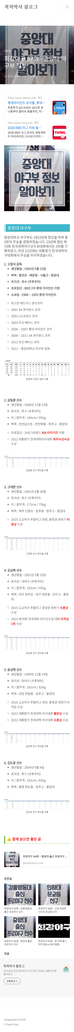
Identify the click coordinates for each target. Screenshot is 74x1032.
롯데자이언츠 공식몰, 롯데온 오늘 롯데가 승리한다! (26, 103)
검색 (59, 6)
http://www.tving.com (20, 122)
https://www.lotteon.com (22, 97)
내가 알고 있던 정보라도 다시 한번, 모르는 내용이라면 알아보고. (29, 972)
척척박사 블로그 (21, 7)
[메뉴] (67, 6)
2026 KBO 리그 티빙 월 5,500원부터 (23, 128)
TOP (67, 1021)
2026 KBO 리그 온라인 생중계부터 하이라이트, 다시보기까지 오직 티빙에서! (27, 134)
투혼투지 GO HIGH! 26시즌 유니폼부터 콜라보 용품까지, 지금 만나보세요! (26, 109)
